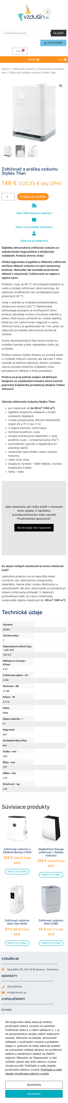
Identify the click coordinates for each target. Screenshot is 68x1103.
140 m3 (7, 654)
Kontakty (7, 1009)
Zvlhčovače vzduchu (24, 68)
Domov (6, 68)
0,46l (5, 680)
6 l (4, 723)
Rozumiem (34, 1093)
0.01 (5, 669)
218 (5, 777)
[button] (53, 43)
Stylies (6, 629)
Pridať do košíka (32, 197)
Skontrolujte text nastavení (34, 527)
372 (5, 767)
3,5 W (6, 701)
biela (5, 712)
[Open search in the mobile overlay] (34, 33)
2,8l (5, 788)
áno (5, 734)
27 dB (6, 690)
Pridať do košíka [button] (17, 871)
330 (5, 756)
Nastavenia (34, 1084)
